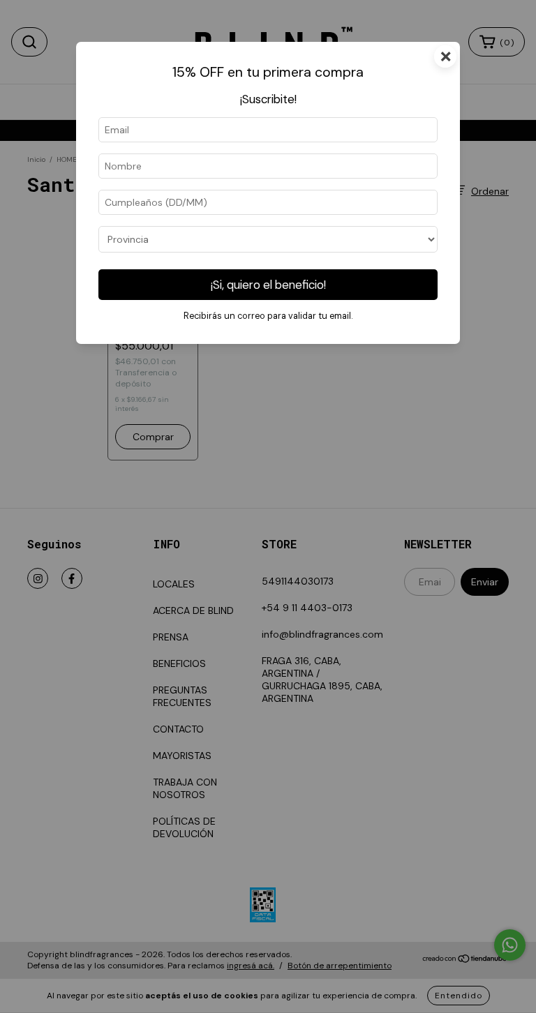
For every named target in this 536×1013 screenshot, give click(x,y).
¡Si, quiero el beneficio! (268, 284)
